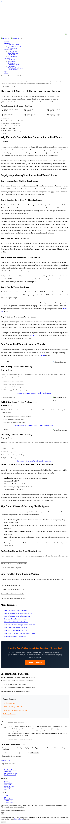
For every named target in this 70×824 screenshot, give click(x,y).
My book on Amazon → (27, 739)
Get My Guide (22, 563)
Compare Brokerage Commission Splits (15, 710)
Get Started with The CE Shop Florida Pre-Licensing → (35, 393)
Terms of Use (8, 800)
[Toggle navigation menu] (21, 38)
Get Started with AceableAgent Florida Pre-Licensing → (35, 461)
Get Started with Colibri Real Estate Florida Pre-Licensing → (35, 425)
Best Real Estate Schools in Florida (15, 610)
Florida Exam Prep (9, 703)
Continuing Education (14, 46)
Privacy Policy (8, 799)
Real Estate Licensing (10, 770)
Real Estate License (13, 44)
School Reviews (12, 56)
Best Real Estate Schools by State (15, 619)
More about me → (13, 739)
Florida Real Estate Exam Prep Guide (16, 622)
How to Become (13, 69)
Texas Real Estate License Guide (11, 585)
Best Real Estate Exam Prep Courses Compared (19, 625)
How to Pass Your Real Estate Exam (15, 630)
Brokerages (11, 63)
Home (2, 76)
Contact (6, 797)
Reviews (42, 355)
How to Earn (11, 60)
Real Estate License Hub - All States (15, 628)
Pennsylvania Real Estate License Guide (14, 598)
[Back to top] (2, 813)
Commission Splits (13, 64)
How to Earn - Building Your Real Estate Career (19, 633)
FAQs (4, 133)
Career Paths (11, 66)
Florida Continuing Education (12, 707)
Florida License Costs (9, 128)
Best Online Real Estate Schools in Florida (18, 613)
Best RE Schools (13, 53)
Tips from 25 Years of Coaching (12, 131)
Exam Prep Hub (12, 51)
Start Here (7, 41)
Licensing (7, 43)
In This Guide (5, 119)
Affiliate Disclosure (10, 802)
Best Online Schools (10, 775)
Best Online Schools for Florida (11, 126)
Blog (5, 71)
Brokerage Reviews (9, 714)
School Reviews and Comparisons (15, 636)
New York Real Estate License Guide (12, 594)
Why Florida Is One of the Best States (13, 121)
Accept (3, 822)
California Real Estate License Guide (13, 589)
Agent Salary (12, 61)
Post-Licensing (12, 48)
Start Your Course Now (35, 662)
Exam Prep (8, 50)
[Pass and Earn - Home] (11, 38)
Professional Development (15, 68)
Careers (7, 58)
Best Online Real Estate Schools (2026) (17, 616)
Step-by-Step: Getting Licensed (11, 123)
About (6, 73)
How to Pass (11, 54)
